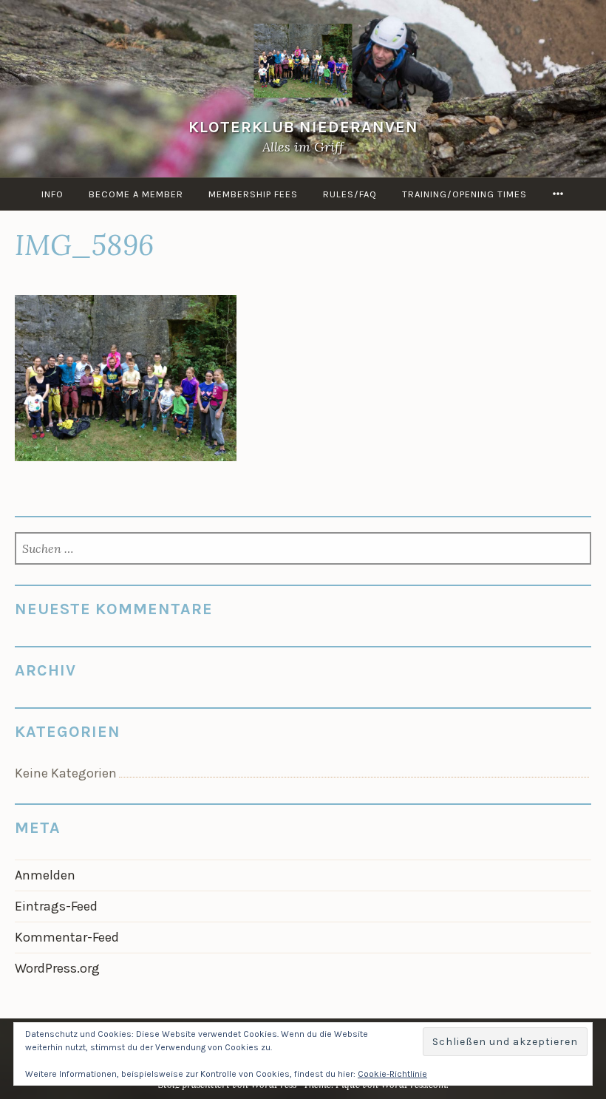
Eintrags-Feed (56, 906)
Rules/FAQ (350, 194)
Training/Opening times (464, 194)
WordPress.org (57, 968)
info (52, 194)
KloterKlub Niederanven (303, 127)
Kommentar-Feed (67, 937)
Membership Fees (253, 194)
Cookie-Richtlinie (392, 1074)
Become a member (136, 194)
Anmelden (45, 875)
